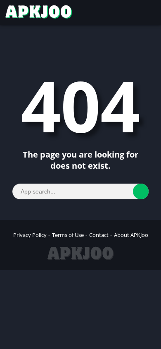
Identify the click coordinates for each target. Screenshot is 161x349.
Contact (99, 235)
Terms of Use (68, 235)
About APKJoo (131, 235)
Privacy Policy (30, 235)
